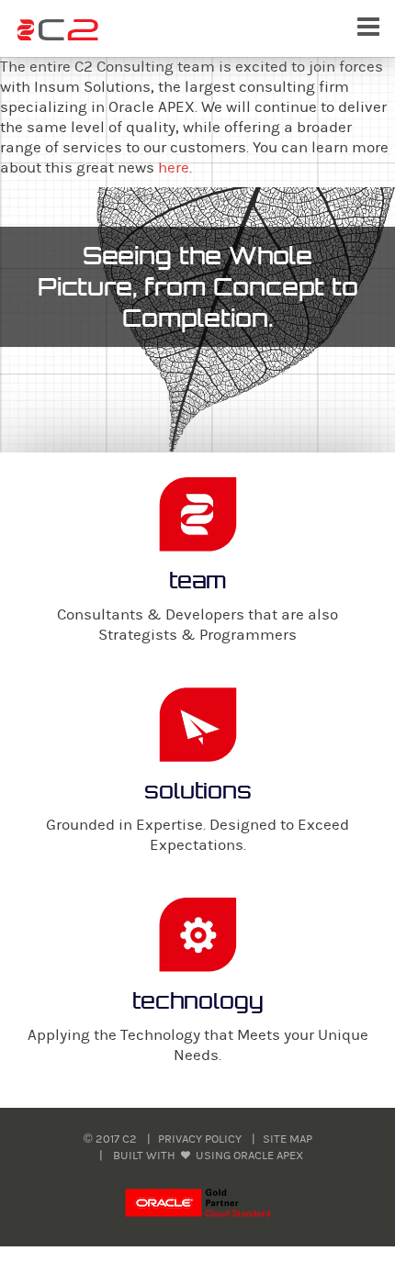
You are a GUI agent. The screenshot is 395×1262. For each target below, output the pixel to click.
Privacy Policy (200, 1139)
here (173, 168)
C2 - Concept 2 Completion (58, 30)
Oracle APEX (268, 1155)
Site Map (287, 1139)
